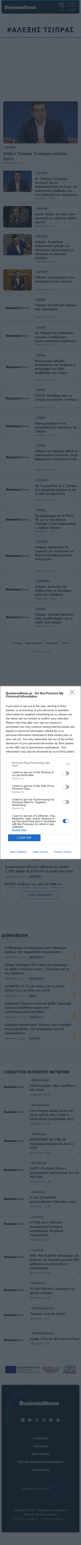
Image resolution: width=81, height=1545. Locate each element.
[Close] (73, 693)
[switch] (66, 773)
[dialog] (40, 772)
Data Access (40, 851)
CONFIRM (24, 837)
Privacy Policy (62, 851)
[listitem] (40, 764)
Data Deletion (18, 851)
